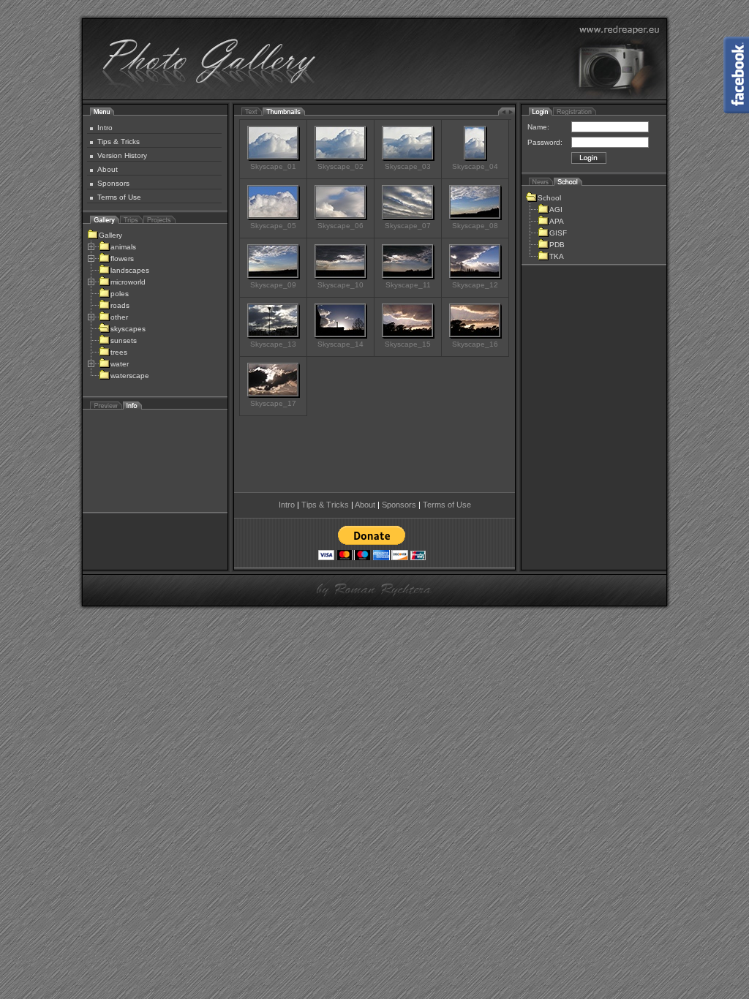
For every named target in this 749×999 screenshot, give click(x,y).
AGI (555, 210)
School (549, 198)
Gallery (110, 235)
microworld (128, 282)
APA (556, 221)
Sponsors (113, 183)
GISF (558, 233)
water (119, 364)
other (119, 317)
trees (118, 352)
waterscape (129, 376)
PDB (557, 245)
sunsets (123, 340)
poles (119, 294)
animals (123, 247)
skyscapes (128, 329)
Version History (122, 155)
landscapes (129, 270)
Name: (538, 127)
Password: (544, 142)
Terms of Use (119, 197)
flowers (122, 259)
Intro (105, 128)
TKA (556, 256)
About (107, 169)
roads (119, 305)
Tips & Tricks (118, 141)
